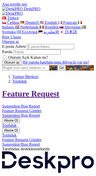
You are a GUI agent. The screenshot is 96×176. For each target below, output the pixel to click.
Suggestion (11, 106)
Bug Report (30, 106)
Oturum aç (10, 41)
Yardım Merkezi (25, 77)
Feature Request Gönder (21, 111)
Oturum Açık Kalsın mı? (28, 57)
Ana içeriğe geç (14, 4)
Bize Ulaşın (11, 37)
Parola (7, 52)
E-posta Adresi (14, 46)
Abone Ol (11, 120)
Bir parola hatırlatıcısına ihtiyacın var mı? (56, 62)
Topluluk (19, 81)
